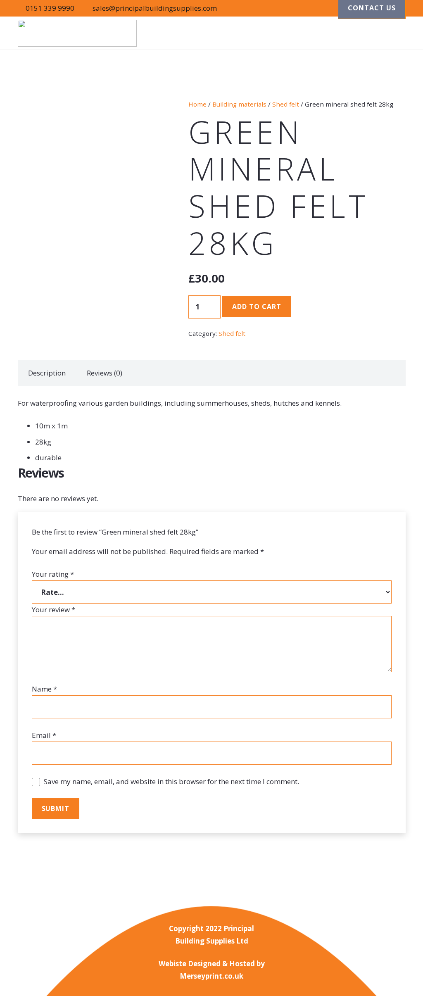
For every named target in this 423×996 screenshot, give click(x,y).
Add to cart (256, 306)
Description (47, 373)
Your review (53, 609)
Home (197, 104)
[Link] (77, 33)
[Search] (375, 33)
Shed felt (285, 104)
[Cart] (395, 33)
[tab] (47, 373)
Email (44, 735)
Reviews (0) (104, 373)
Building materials (239, 104)
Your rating (53, 574)
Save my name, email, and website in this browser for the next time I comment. (171, 781)
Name (44, 689)
